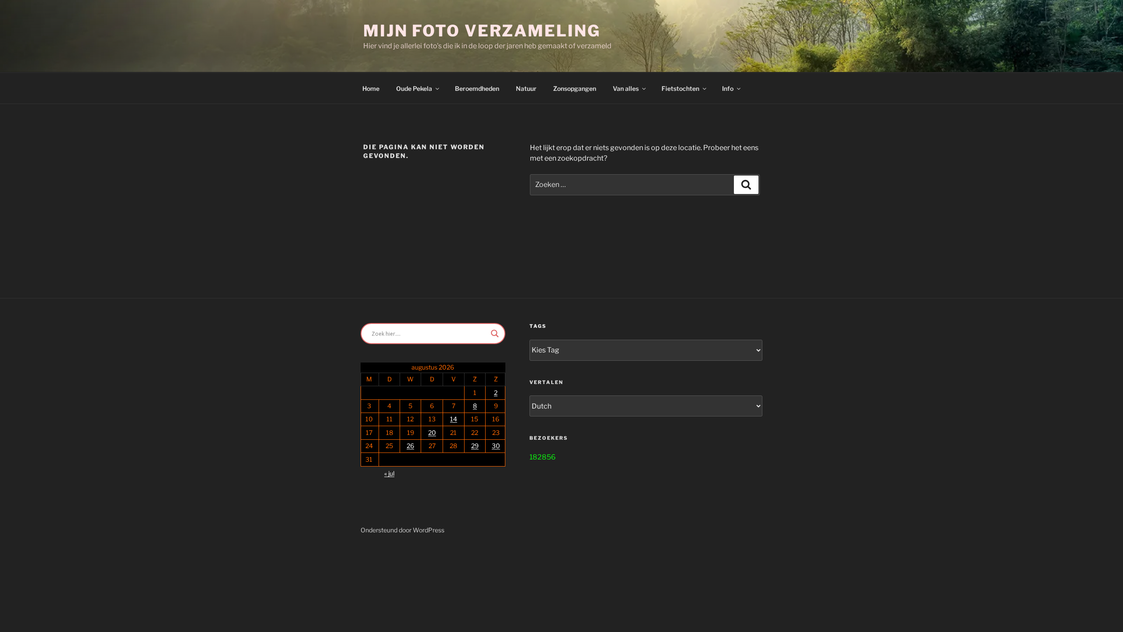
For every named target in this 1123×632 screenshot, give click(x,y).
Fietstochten (680, 88)
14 (453, 419)
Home (370, 88)
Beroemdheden (477, 88)
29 (475, 445)
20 (432, 432)
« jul (389, 473)
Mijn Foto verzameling (481, 30)
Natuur (526, 88)
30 (496, 445)
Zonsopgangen (574, 88)
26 (410, 445)
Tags (538, 326)
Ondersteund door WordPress (402, 530)
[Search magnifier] (495, 333)
